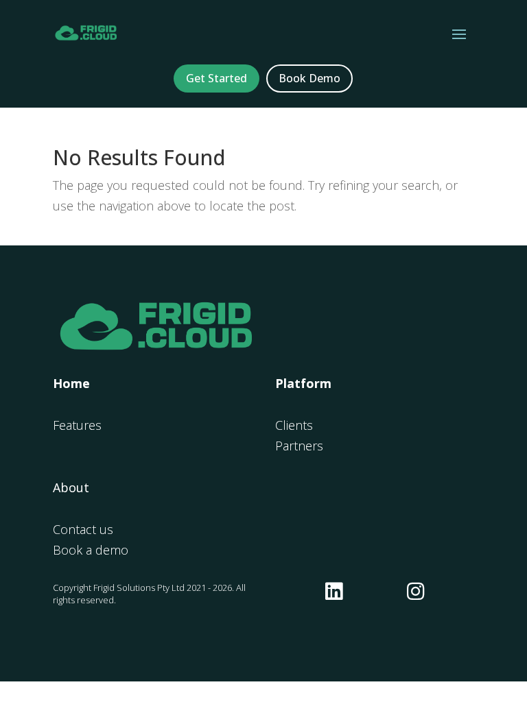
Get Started (216, 78)
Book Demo (309, 78)
